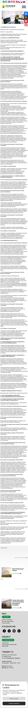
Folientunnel (5, 643)
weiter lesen (16, 573)
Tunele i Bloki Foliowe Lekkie (9, 644)
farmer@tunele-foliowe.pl (13, 658)
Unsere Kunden (6, 623)
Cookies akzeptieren (14, 703)
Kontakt (6, 617)
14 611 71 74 (7, 656)
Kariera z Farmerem (7, 619)
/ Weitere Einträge (20, 589)
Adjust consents (14, 698)
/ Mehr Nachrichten (20, 557)
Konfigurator (8, 640)
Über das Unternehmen (8, 621)
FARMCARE (5, 646)
